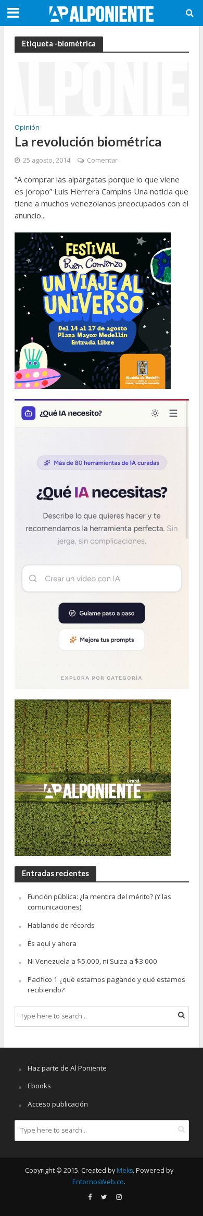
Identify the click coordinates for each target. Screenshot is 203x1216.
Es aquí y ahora (52, 943)
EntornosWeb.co (98, 1181)
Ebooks (39, 1085)
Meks (125, 1170)
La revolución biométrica (88, 141)
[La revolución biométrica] (102, 87)
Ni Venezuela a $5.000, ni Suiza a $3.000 (92, 961)
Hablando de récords (61, 925)
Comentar (102, 160)
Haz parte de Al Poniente (67, 1068)
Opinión (27, 128)
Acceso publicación (58, 1104)
